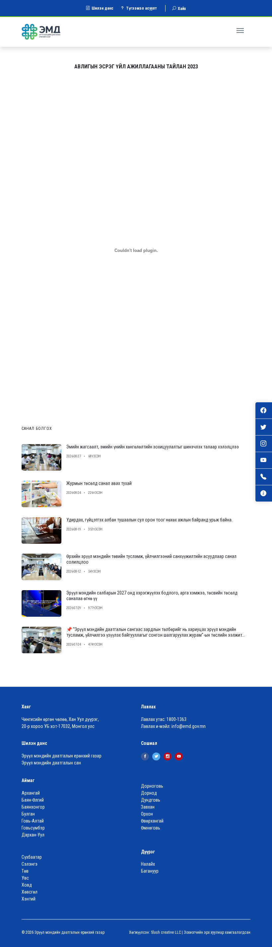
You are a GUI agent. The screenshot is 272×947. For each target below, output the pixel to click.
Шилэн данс (102, 8)
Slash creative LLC (166, 932)
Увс (25, 878)
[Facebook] (145, 756)
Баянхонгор (33, 807)
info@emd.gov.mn (188, 726)
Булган (28, 814)
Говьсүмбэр (33, 827)
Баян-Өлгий (33, 800)
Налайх (148, 864)
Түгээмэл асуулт (141, 8)
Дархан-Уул (33, 834)
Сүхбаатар (32, 857)
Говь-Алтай (33, 821)
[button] (241, 29)
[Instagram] (167, 756)
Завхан (148, 807)
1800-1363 (176, 719)
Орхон (147, 814)
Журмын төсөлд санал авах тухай (99, 483)
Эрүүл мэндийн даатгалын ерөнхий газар (62, 755)
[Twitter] (156, 756)
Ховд (27, 885)
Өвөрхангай (152, 821)
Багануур (150, 871)
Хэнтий (28, 899)
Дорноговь (152, 786)
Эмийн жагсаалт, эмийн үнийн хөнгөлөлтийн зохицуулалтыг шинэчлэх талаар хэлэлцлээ (152, 446)
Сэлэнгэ (29, 864)
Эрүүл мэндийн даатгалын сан (51, 762)
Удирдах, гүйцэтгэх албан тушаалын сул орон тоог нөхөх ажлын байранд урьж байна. (149, 519)
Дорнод (149, 793)
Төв (25, 871)
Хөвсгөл (29, 892)
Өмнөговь (150, 827)
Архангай (31, 793)
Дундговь (150, 800)
